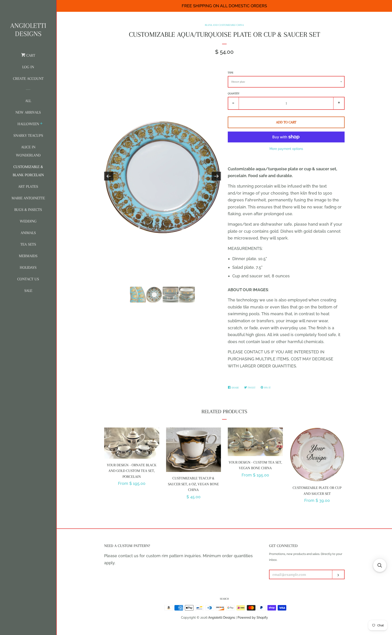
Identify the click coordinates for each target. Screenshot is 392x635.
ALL (28, 100)
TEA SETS (28, 244)
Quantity (233, 93)
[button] (379, 565)
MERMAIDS (28, 256)
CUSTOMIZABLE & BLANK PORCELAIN (28, 170)
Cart (30, 55)
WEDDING (28, 221)
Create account (28, 78)
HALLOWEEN (28, 124)
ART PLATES (28, 186)
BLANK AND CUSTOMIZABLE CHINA (224, 25)
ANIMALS (28, 232)
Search (224, 598)
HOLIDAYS (28, 267)
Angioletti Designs (28, 30)
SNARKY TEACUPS (28, 135)
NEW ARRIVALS (28, 112)
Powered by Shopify (253, 617)
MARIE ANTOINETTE (28, 198)
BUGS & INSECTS (28, 209)
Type (230, 72)
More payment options (286, 149)
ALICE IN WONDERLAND (28, 151)
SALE (28, 290)
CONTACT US (28, 279)
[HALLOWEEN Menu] (41, 124)
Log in (28, 67)
